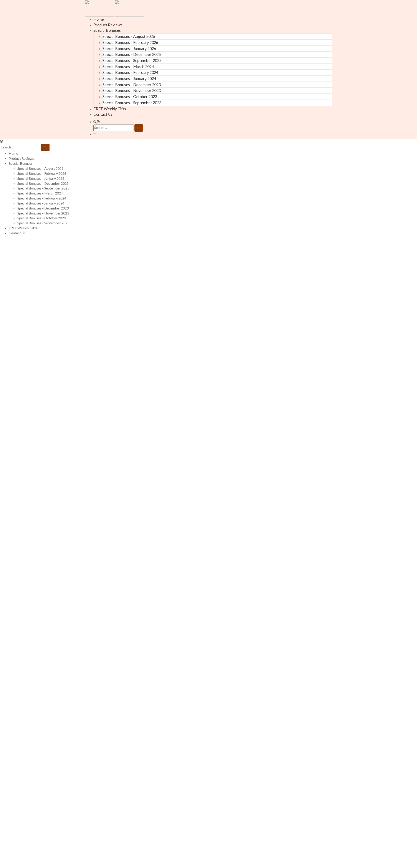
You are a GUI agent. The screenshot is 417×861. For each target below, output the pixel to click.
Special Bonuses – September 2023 (132, 102)
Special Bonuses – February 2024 (130, 72)
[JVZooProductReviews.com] (114, 8)
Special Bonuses (107, 30)
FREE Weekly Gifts (109, 108)
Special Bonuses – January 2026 (129, 48)
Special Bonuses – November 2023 (132, 90)
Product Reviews (107, 24)
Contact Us (102, 114)
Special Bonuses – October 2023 (130, 96)
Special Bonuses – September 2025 (132, 60)
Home (98, 19)
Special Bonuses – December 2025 (132, 54)
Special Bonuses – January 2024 (129, 78)
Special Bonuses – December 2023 (132, 84)
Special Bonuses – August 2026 (129, 36)
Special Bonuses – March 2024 (128, 66)
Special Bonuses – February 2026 (130, 42)
